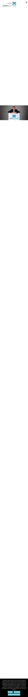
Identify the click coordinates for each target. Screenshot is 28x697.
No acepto (17, 692)
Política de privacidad (14, 694)
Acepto (10, 692)
